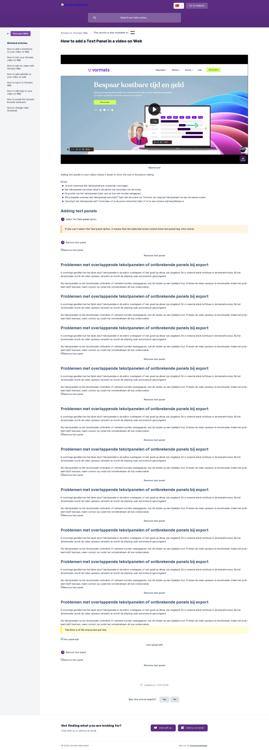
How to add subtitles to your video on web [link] (19, 75)
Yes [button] (164, 699)
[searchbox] (134, 18)
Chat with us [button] (165, 728)
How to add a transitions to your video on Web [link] (19, 50)
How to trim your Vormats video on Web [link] (20, 58)
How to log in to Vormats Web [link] (20, 84)
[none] (74, 5)
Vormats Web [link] (80, 33)
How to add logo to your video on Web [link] (19, 92)
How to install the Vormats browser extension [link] (20, 100)
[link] (19, 33)
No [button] (174, 699)
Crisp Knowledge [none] (198, 745)
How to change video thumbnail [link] (18, 109)
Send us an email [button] (195, 728)
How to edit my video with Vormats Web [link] (20, 67)
